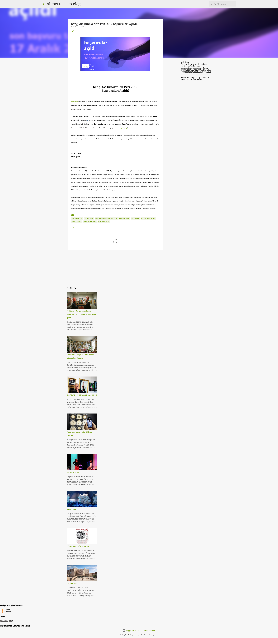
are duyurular (77, 218)
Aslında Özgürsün (73, 472)
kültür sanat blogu (148, 218)
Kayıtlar (6, 610)
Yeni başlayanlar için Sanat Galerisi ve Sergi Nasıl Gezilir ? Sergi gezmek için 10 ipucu (81, 314)
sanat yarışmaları (90, 221)
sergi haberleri (103, 221)
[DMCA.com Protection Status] (6, 621)
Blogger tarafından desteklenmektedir (140, 630)
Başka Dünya (71, 509)
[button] (72, 31)
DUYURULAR (135, 218)
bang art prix (124, 218)
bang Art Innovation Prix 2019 (106, 218)
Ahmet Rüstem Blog (64, 4)
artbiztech (89, 218)
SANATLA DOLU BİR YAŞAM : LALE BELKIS (82, 395)
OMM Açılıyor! (72, 583)
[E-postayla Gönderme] (72, 216)
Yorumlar (7, 612)
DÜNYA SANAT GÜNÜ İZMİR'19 (78, 546)
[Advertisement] (115, 268)
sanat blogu (76, 221)
